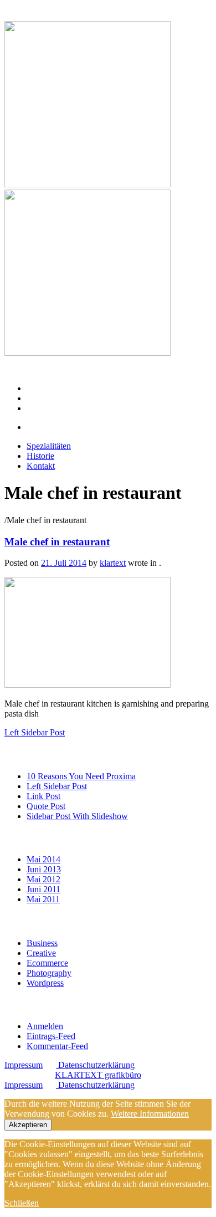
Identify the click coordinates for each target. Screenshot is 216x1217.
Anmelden (45, 1026)
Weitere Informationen (150, 1113)
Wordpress (45, 983)
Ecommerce (47, 963)
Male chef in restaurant (57, 542)
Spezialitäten (52, 388)
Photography (49, 973)
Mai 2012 (43, 879)
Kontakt (41, 408)
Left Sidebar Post (57, 786)
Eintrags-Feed (51, 1036)
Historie (42, 398)
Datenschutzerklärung (95, 1065)
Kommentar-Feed (57, 1046)
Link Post (43, 796)
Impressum (23, 1065)
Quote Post (46, 806)
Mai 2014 (43, 859)
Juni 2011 (43, 889)
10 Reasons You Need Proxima (81, 776)
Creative (41, 953)
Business (42, 943)
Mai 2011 (43, 899)
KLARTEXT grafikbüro (98, 1075)
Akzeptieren (28, 1125)
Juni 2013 (44, 869)
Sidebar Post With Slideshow (77, 816)
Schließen (21, 1203)
